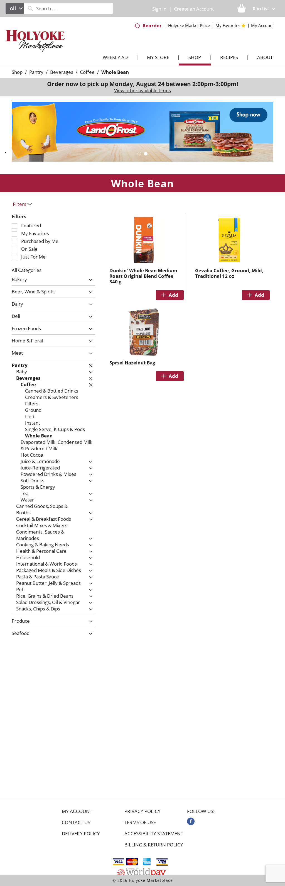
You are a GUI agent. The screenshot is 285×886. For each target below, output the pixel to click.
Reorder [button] (152, 25)
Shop (17, 72)
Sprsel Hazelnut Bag (132, 362)
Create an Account (194, 9)
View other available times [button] (142, 90)
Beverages (61, 72)
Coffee (87, 72)
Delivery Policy (81, 833)
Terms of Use (140, 822)
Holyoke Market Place (189, 25)
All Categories (26, 270)
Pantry (36, 72)
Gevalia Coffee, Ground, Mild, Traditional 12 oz (229, 273)
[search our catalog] (30, 8)
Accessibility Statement (153, 833)
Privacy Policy (142, 811)
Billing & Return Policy (153, 845)
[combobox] (15, 8)
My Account (77, 811)
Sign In (159, 9)
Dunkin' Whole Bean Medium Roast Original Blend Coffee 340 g (143, 276)
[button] (139, 153)
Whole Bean (115, 72)
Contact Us (76, 822)
